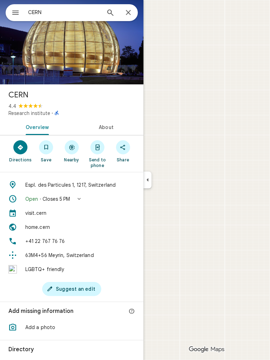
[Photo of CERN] (71, 42)
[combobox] (64, 12)
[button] (71, 199)
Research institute (29, 113)
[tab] (35, 126)
